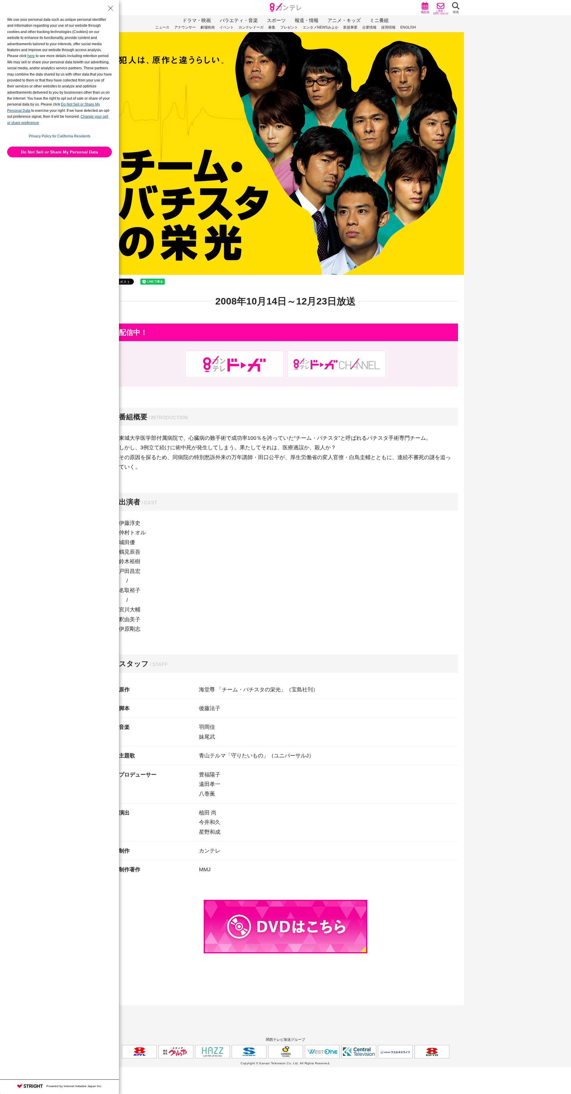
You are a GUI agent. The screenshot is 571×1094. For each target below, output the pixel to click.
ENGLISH (408, 27)
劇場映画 (207, 27)
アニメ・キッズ (344, 20)
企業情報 (369, 27)
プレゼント (289, 27)
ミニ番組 (379, 20)
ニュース (162, 27)
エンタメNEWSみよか (320, 27)
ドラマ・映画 (196, 20)
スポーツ (276, 20)
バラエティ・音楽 (239, 20)
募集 (271, 27)
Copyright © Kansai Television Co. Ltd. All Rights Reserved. (285, 1063)
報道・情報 (307, 20)
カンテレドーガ (251, 27)
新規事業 (350, 27)
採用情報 (388, 27)
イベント (226, 27)
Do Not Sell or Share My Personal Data (59, 152)
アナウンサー (185, 27)
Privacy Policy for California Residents (59, 136)
